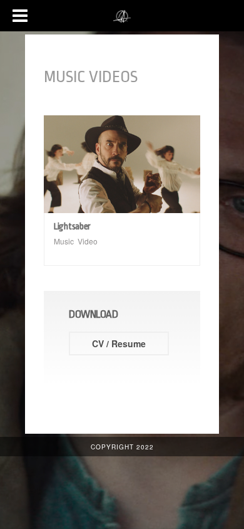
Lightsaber (72, 226)
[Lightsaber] (122, 164)
